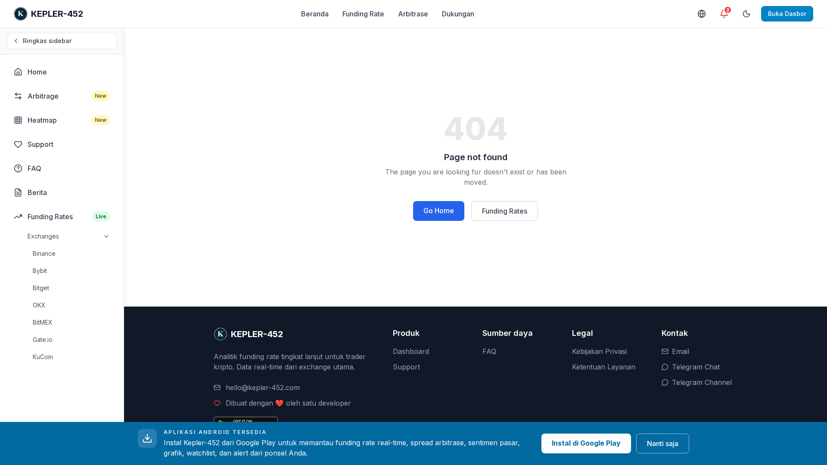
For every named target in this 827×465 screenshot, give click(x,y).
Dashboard (411, 351)
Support (406, 367)
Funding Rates (504, 211)
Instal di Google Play (586, 443)
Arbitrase (413, 13)
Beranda (315, 13)
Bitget (41, 287)
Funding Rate (363, 13)
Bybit (40, 270)
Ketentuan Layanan (603, 367)
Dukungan (458, 13)
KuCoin (43, 356)
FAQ (489, 351)
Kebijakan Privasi (599, 351)
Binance (44, 253)
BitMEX (43, 322)
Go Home (438, 210)
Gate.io (43, 339)
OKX (39, 305)
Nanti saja (662, 443)
